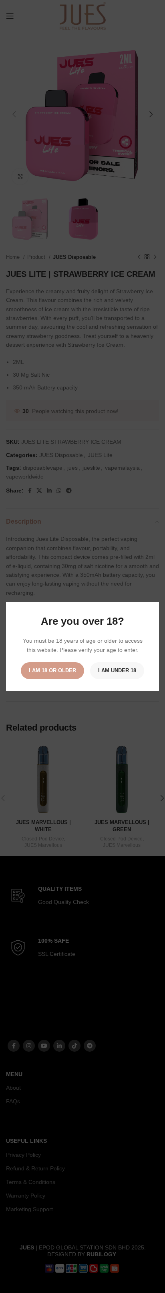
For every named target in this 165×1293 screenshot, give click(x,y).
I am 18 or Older (52, 670)
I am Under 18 (117, 670)
